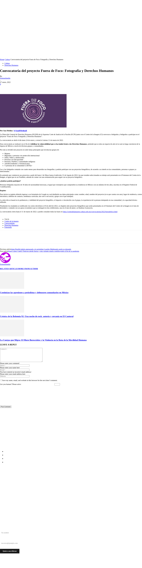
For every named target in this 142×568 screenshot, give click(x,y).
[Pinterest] (19, 87)
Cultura (7, 59)
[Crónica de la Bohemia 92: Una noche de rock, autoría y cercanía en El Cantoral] (12, 312)
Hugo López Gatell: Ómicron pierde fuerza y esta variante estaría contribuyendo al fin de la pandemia (43, 251)
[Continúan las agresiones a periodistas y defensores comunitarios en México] (12, 288)
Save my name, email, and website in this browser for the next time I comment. (29, 380)
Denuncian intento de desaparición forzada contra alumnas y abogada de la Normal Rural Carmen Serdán (51, 476)
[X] (11, 87)
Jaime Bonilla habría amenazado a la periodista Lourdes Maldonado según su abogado (41, 249)
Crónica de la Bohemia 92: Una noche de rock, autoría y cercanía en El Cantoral (36, 316)
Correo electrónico (6, 539)
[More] (35, 87)
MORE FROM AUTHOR (28, 269)
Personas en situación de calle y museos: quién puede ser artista (31, 480)
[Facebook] (3, 87)
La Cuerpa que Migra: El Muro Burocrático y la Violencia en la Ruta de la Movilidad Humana (43, 340)
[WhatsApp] (27, 87)
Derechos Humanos (11, 65)
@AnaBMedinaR (20, 131)
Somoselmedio (5, 78)
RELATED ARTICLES (9, 269)
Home (2, 59)
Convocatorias (9, 223)
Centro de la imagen (11, 221)
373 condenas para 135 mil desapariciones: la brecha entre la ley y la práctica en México (42, 484)
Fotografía (8, 227)
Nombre (3, 529)
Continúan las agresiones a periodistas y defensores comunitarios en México (34, 292)
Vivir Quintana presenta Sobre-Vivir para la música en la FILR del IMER (35, 488)
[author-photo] (5, 262)
